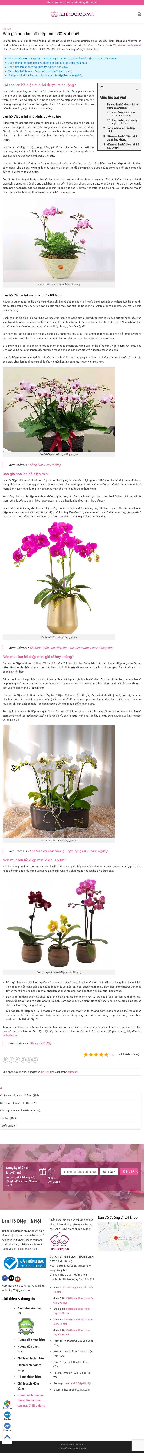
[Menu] (5, 14)
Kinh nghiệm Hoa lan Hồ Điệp (17, 1110)
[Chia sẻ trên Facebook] (11, 1060)
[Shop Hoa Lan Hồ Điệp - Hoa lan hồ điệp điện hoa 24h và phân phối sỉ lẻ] (72, 14)
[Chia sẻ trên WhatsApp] (5, 1060)
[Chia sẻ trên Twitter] (17, 1060)
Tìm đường (7, 1408)
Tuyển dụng (7, 1125)
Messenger (7, 1430)
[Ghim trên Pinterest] (29, 1060)
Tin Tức (7, 29)
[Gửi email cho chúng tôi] (11, 1278)
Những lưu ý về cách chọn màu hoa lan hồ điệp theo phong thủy (45, 75)
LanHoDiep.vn (79, 1448)
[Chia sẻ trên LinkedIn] (35, 1060)
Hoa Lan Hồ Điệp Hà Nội (77, 1383)
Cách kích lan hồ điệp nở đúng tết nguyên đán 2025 (38, 67)
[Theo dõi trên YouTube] (18, 1279)
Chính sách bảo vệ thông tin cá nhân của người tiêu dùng (31, 1400)
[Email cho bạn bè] (23, 1060)
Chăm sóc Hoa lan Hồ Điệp (16, 1095)
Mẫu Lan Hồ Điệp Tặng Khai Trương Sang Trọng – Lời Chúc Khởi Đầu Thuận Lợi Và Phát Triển (62, 58)
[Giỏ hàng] (139, 14)
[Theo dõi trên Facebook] (5, 1278)
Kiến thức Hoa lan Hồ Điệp (15, 1103)
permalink (73, 1072)
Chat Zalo (7, 1419)
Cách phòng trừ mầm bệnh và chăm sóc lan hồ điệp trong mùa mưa (47, 62)
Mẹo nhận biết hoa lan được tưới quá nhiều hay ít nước (40, 71)
